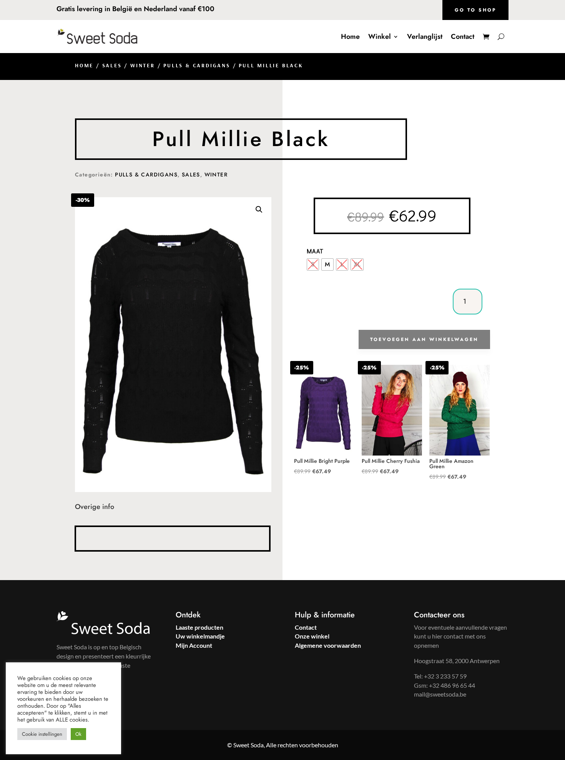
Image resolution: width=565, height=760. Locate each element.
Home (350, 37)
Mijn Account (194, 645)
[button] (259, 209)
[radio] (313, 264)
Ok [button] (78, 734)
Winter (142, 65)
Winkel (379, 37)
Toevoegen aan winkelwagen (424, 339)
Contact (462, 37)
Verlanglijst (424, 37)
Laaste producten (199, 627)
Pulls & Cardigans (196, 65)
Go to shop (475, 10)
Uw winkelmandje (200, 636)
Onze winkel (312, 636)
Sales (112, 65)
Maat (315, 251)
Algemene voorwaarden (328, 645)
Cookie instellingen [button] (42, 734)
